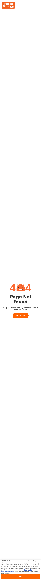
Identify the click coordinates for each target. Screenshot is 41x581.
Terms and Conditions (7, 571)
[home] (8, 5)
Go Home (20, 315)
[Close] (38, 563)
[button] (36, 5)
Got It (20, 577)
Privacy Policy (28, 570)
